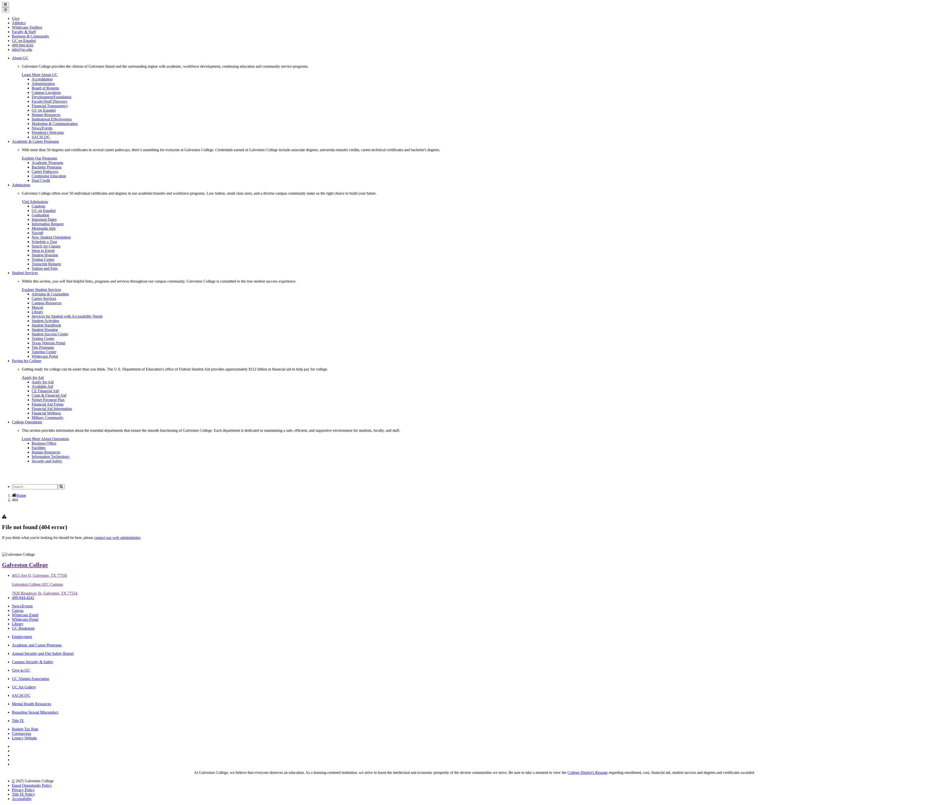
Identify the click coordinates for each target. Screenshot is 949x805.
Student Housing (45, 255)
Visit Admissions (35, 202)
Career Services (44, 298)
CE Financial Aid (45, 391)
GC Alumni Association (30, 679)
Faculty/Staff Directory (49, 101)
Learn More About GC (40, 75)
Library (37, 312)
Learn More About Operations (45, 439)
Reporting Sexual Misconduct (35, 712)
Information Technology (51, 456)
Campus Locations (46, 92)
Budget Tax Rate (25, 729)
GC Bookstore (23, 628)
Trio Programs (43, 347)
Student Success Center (50, 334)
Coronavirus (21, 733)
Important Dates (44, 219)
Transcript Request (46, 264)
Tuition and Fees (45, 268)
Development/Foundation (51, 97)
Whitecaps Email (25, 615)
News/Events (42, 128)
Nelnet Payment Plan (48, 400)
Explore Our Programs (39, 158)
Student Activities (45, 321)
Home (21, 495)
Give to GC (21, 670)
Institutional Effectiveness (52, 119)
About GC (20, 58)
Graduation (40, 215)
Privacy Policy (23, 790)
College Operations (27, 422)
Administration (43, 84)
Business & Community (30, 36)
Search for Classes (46, 246)
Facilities (38, 448)
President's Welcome (48, 132)
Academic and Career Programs (37, 645)
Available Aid (42, 386)
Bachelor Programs (47, 167)
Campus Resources (47, 303)
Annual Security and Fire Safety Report (43, 653)
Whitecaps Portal (45, 356)
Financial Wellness (46, 413)
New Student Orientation (51, 237)
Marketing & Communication (55, 124)
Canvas (17, 610)
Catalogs (38, 206)
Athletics (19, 23)
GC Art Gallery (24, 687)
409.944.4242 (23, 45)
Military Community (48, 417)
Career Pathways (45, 171)
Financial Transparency (50, 106)
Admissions (21, 185)
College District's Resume (587, 772)
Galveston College (25, 565)
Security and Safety (47, 461)
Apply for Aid (33, 377)
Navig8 (37, 233)
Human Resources (46, 115)
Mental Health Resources (31, 704)
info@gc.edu (22, 49)
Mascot (37, 307)
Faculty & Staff (24, 32)
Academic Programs (47, 163)
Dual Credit (41, 180)
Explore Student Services (41, 290)
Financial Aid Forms (48, 404)
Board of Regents (45, 88)
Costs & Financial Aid (49, 395)
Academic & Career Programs (35, 141)
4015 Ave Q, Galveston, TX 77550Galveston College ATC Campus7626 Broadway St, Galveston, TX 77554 (44, 584)
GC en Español (44, 110)
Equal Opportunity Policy (32, 785)
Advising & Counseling (50, 294)
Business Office (44, 443)
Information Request (48, 224)
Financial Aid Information (52, 409)
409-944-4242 (23, 598)
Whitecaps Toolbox (27, 27)
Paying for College (26, 361)
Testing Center (43, 259)
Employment (22, 637)
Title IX (18, 721)
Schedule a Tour (44, 242)
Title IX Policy (23, 794)
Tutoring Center (44, 352)
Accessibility (22, 799)
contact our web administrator (117, 538)
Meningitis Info (44, 228)
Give (16, 18)
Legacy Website (24, 738)
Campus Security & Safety (32, 662)
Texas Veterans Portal (48, 343)
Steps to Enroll (43, 250)
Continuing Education (49, 176)
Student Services (25, 273)
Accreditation (42, 79)
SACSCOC (41, 137)
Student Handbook (46, 325)
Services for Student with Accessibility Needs (67, 316)
